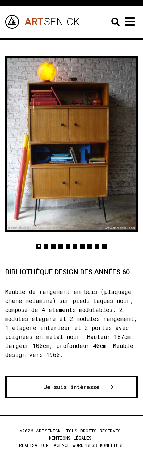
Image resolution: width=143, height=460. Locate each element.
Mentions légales (70, 438)
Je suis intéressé (72, 386)
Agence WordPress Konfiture (89, 445)
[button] (38, 246)
